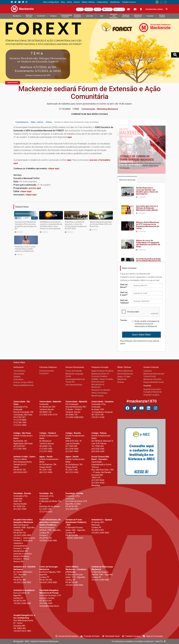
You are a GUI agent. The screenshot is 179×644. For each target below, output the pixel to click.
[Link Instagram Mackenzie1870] (26, 2)
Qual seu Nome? (124, 285)
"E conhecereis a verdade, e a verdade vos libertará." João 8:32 (138, 641)
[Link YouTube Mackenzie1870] (19, 2)
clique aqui (25, 191)
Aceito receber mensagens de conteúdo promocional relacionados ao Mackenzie (146, 323)
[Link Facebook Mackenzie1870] (11, 2)
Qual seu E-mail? (124, 293)
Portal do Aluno (119, 9)
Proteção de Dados (92, 636)
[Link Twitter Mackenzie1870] (15, 2)
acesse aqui (35, 188)
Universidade (12, 83)
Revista (97, 9)
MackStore (108, 9)
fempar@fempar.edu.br (49, 606)
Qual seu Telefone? (124, 301)
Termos (123, 320)
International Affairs (154, 9)
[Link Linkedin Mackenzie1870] (23, 2)
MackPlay (89, 9)
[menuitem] (51, 2)
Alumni (80, 9)
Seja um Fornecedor (154, 636)
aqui (69, 137)
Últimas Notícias (127, 179)
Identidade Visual (112, 636)
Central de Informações (68, 636)
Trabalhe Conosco (132, 636)
